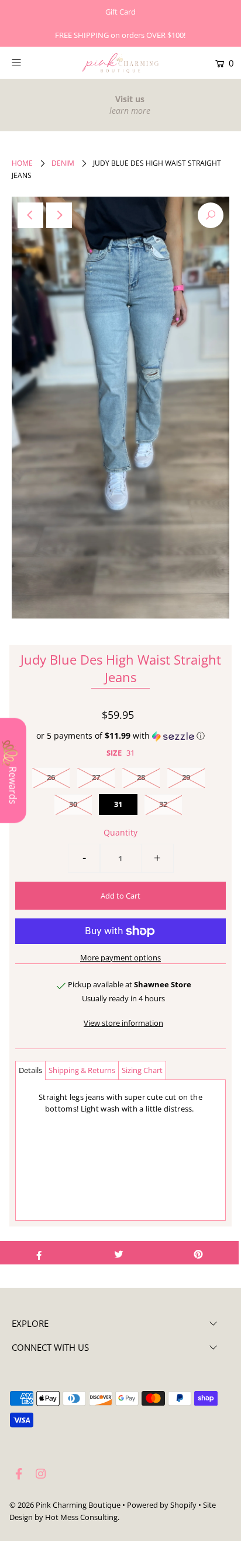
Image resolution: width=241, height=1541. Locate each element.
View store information (123, 1023)
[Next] (59, 215)
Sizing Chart (142, 1070)
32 (163, 804)
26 (51, 777)
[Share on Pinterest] (199, 1252)
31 (118, 804)
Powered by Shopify (162, 1505)
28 (141, 777)
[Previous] (30, 215)
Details (30, 1070)
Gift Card (120, 11)
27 (96, 777)
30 (73, 804)
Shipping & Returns (82, 1070)
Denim (62, 163)
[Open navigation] (32, 62)
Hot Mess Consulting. (82, 1517)
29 (186, 777)
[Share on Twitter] (118, 1252)
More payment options (120, 957)
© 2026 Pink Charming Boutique (64, 1505)
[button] (120, 736)
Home (22, 163)
